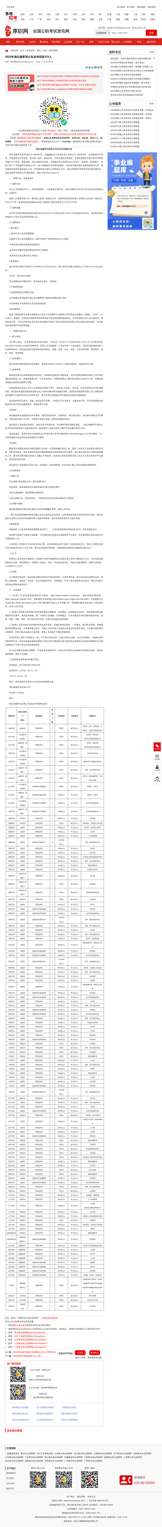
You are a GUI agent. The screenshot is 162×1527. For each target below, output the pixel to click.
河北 (49, 14)
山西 (57, 14)
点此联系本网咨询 (50, 1317)
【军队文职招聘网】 (69, 1419)
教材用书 (151, 41)
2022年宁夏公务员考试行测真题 (125, 122)
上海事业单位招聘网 (133, 1457)
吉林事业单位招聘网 (142, 1453)
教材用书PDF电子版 (87, 134)
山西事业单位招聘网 (103, 1453)
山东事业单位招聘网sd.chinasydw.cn (30, 1343)
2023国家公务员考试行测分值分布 (126, 90)
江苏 (92, 14)
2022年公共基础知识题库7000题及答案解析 (130, 78)
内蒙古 (153, 19)
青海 (135, 19)
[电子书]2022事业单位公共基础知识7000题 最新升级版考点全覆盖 (64, 89)
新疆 (118, 19)
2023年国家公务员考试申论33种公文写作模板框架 (132, 71)
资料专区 (115, 52)
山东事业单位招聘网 (63, 1453)
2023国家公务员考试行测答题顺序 (126, 74)
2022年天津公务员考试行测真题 (125, 126)
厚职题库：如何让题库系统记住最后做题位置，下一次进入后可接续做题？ (133, 59)
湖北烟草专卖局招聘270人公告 (27, 1355)
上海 (135, 14)
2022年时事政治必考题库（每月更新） (128, 62)
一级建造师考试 (12, 1453)
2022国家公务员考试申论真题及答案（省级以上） (131, 118)
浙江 (101, 14)
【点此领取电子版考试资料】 (26, 141)
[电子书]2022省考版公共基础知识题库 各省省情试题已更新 (61, 80)
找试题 (157, 759)
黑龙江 (144, 19)
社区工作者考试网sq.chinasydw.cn (29, 1336)
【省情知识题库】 (69, 1407)
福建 (127, 14)
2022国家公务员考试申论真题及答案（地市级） (132, 114)
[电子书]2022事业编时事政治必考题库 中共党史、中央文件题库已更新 (66, 84)
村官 (91, 41)
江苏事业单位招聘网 (34, 1457)
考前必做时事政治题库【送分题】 (37, 134)
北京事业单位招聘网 (83, 1453)
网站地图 (141, 6)
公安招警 (68, 41)
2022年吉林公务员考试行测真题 (125, 142)
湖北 (144, 14)
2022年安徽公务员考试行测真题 (125, 134)
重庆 (66, 19)
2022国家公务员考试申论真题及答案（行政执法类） (132, 110)
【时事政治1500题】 (20, 1407)
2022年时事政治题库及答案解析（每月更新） (131, 82)
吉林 (75, 14)
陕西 (92, 19)
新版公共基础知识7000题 (65, 134)
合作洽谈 (10, 1483)
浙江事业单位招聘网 (54, 1457)
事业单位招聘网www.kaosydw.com (30, 1332)
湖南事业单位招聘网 (34, 1460)
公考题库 (127, 41)
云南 (75, 19)
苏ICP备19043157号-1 (99, 1500)
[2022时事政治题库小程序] (21, 76)
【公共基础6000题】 (45, 1407)
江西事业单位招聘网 (93, 1457)
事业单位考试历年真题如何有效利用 (127, 94)
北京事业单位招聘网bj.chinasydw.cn (30, 1339)
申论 (139, 41)
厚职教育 (152, 6)
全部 (45, 50)
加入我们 (10, 1478)
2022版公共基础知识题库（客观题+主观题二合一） (132, 67)
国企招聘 (56, 41)
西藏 (127, 19)
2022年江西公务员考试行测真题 (125, 146)
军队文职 (115, 41)
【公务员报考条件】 (45, 1419)
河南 (23, 19)
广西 (40, 19)
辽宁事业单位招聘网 (122, 1453)
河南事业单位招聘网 (54, 1460)
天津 (40, 14)
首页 (8, 41)
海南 (49, 19)
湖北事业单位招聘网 (14, 1460)
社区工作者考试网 (44, 1453)
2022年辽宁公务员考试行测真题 (125, 138)
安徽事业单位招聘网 (73, 1457)
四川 (57, 19)
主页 (22, 50)
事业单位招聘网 (28, 1453)
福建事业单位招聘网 (113, 1457)
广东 (31, 19)
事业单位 (44, 41)
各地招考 (30, 50)
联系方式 (10, 1488)
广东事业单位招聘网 (73, 1460)
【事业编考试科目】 (20, 1413)
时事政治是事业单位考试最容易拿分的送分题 (131, 86)
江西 (118, 14)
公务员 (32, 41)
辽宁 (66, 14)
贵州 (83, 19)
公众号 (157, 749)
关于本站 (70, 1496)
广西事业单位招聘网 (93, 1460)
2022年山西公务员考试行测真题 (125, 130)
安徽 (109, 14)
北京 (31, 14)
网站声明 (81, 1496)
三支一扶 (79, 41)
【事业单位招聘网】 (44, 1413)
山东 (83, 14)
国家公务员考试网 (29, 137)
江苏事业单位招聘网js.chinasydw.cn (30, 1346)
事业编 (157, 781)
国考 (23, 14)
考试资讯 (20, 41)
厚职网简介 (11, 1473)
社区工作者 (103, 41)
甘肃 (101, 19)
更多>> (152, 52)
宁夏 (109, 19)
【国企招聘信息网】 (69, 1413)
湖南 (153, 14)
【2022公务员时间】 (20, 1419)
